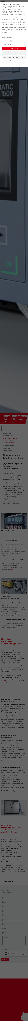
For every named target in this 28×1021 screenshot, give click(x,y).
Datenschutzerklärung (7, 37)
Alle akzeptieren (14, 48)
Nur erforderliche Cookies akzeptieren (14, 57)
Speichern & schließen (14, 52)
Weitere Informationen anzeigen (14, 60)
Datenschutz (23, 64)
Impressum (17, 64)
